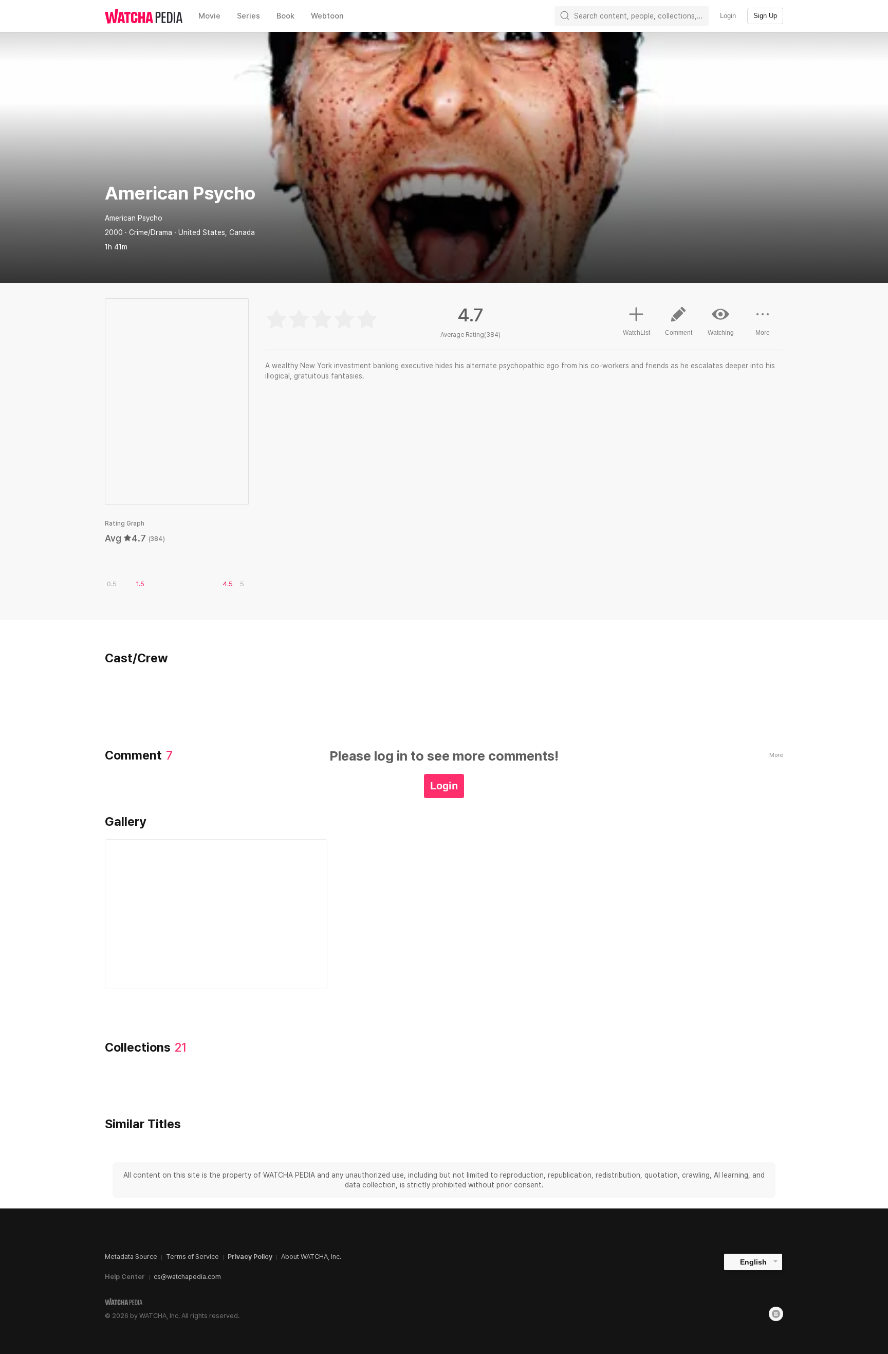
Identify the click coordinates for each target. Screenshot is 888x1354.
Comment (678, 332)
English (753, 1262)
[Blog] (776, 1314)
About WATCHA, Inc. (311, 1256)
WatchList (636, 332)
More (762, 332)
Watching (721, 332)
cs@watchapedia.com (187, 1276)
